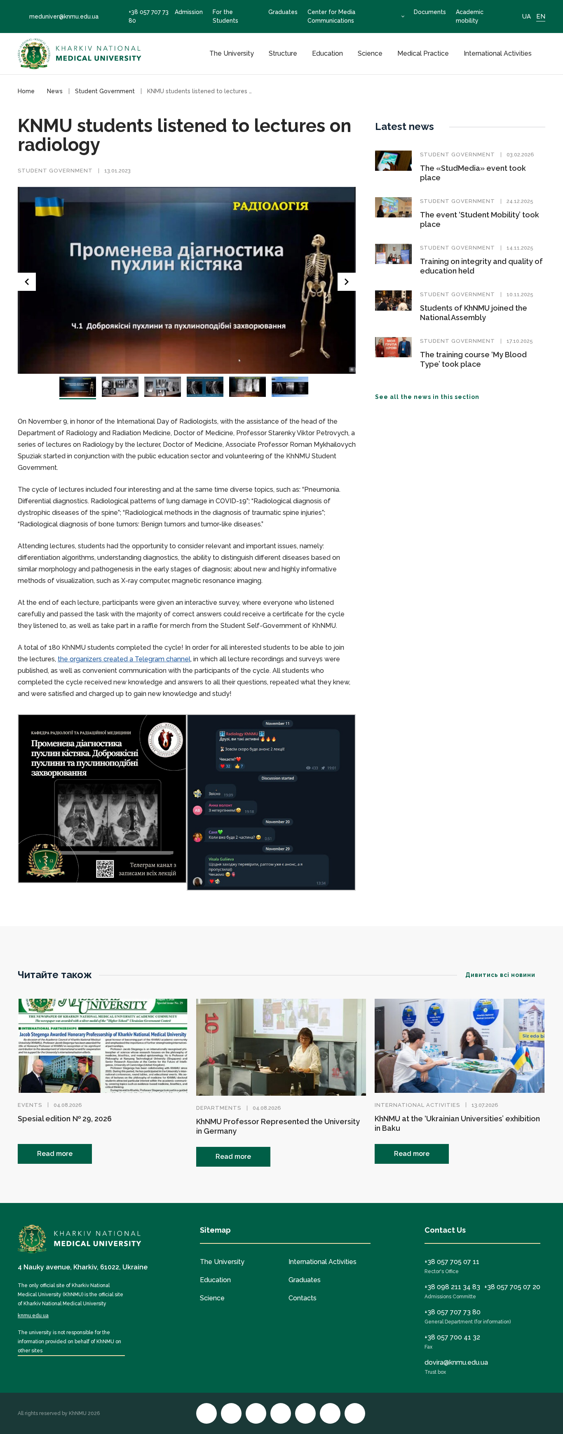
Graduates (283, 12)
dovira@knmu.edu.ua (456, 1362)
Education (327, 53)
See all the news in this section (427, 397)
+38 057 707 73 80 (149, 16)
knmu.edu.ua (33, 1315)
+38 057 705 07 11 (452, 1262)
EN (540, 16)
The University (231, 53)
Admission (189, 12)
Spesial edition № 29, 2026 (65, 1118)
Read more (55, 1154)
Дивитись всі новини (500, 975)
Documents (430, 12)
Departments (218, 1108)
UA (526, 16)
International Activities (498, 53)
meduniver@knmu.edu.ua (64, 16)
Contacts (303, 1298)
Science (370, 53)
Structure (283, 53)
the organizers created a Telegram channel (124, 659)
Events (30, 1105)
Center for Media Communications (331, 16)
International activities (417, 1105)
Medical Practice (423, 53)
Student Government (55, 170)
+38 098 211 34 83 (452, 1287)
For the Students (225, 16)
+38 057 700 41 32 (452, 1337)
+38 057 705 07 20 (512, 1287)
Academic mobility (469, 16)
